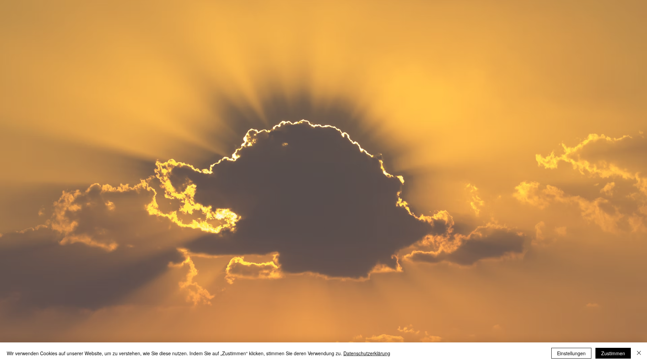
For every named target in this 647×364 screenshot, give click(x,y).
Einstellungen (571, 353)
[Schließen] (639, 353)
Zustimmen (613, 353)
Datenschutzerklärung (366, 353)
